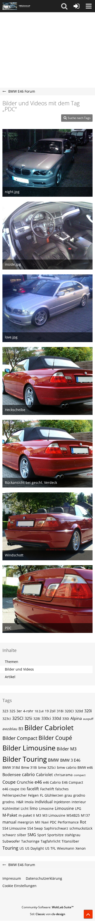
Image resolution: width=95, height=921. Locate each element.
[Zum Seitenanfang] (88, 914)
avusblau (9, 728)
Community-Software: (48, 907)
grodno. (8, 802)
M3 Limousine (53, 815)
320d (79, 711)
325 (12, 711)
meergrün (26, 822)
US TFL (50, 848)
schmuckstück (80, 828)
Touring (10, 848)
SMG (32, 834)
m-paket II (27, 815)
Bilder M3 (66, 749)
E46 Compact (72, 782)
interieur (79, 802)
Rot (83, 822)
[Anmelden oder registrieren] (76, 6)
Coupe (9, 782)
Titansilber (70, 841)
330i (65, 718)
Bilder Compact (19, 738)
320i (88, 711)
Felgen (33, 795)
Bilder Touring (24, 759)
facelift (33, 788)
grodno (79, 795)
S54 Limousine (14, 828)
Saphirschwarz (56, 828)
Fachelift (47, 789)
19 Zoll (50, 711)
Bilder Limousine (29, 747)
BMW (53, 760)
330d (56, 718)
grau (68, 795)
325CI (17, 718)
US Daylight (34, 848)
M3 (38, 815)
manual (9, 822)
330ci (46, 718)
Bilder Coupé (55, 738)
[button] (64, 6)
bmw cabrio (66, 767)
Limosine (46, 808)
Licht (24, 808)
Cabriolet (44, 774)
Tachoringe (30, 841)
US (21, 848)
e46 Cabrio (52, 782)
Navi (45, 822)
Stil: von (47, 914)
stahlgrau (72, 835)
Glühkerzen (54, 795)
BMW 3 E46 (70, 760)
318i (60, 711)
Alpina (76, 718)
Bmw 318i (29, 767)
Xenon (81, 848)
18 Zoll (39, 711)
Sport (41, 835)
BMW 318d (11, 767)
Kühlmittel (10, 808)
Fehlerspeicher (14, 795)
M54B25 (73, 815)
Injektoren (62, 802)
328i (36, 718)
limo (34, 808)
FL (41, 795)
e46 (38, 782)
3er (19, 711)
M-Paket (9, 815)
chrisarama (63, 774)
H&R (19, 802)
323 (5, 711)
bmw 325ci (47, 767)
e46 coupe (10, 789)
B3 (21, 728)
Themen (11, 661)
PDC (53, 822)
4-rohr (28, 711)
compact (80, 775)
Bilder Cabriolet (49, 727)
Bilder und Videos (19, 669)
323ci (6, 718)
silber (21, 835)
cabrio (28, 774)
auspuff (88, 719)
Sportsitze (55, 835)
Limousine (64, 808)
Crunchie (25, 782)
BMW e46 (85, 767)
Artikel (10, 676)
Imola (29, 802)
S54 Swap (35, 828)
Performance (68, 822)
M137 (85, 815)
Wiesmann (65, 848)
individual (44, 801)
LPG (78, 808)
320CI (69, 711)
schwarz (9, 835)
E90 (23, 789)
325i (28, 718)
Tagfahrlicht (50, 841)
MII (37, 822)
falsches (62, 789)
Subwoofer (11, 841)
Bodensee (11, 774)
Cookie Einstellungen (19, 885)
